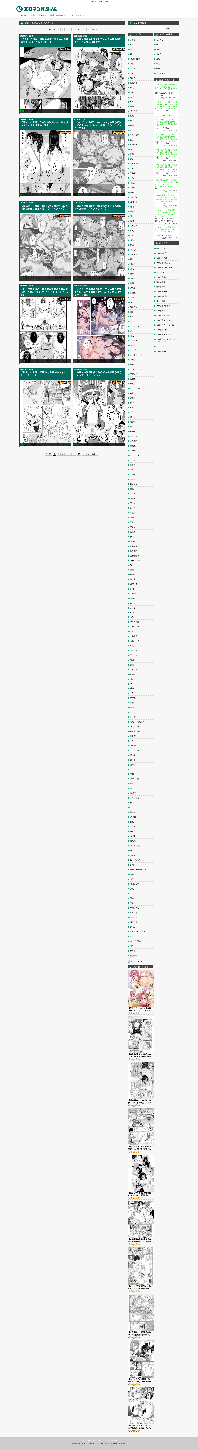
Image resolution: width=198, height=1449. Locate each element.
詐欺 (132, 589)
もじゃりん (134, 855)
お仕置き (133, 341)
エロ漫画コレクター (164, 306)
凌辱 (132, 765)
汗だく (133, 865)
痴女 (132, 274)
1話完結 (133, 360)
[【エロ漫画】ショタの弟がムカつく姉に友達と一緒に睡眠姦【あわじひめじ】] (141, 1017)
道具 (158, 64)
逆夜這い (133, 278)
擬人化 (133, 579)
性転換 (133, 812)
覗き (132, 259)
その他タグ (160, 73)
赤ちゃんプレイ (136, 546)
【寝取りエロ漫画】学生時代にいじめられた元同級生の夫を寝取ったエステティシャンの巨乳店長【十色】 (139, 1194)
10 (79, 29)
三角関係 (133, 441)
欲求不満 (133, 831)
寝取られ (133, 78)
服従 (132, 665)
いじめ (133, 408)
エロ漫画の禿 (161, 253)
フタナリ (133, 460)
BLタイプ (160, 347)
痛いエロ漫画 (161, 282)
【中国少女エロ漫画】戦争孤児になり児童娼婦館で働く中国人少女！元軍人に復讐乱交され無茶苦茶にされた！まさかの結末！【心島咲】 (166, 106)
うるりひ (133, 617)
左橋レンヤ (134, 927)
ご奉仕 (133, 235)
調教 (22, 194)
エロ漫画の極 (161, 330)
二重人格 (133, 584)
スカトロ (133, 69)
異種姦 (133, 293)
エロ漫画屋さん (162, 277)
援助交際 (133, 431)
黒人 (132, 159)
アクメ (133, 712)
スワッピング (135, 455)
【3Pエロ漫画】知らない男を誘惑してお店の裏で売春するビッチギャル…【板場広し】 (139, 1148)
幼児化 (133, 646)
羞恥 (132, 703)
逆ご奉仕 (133, 494)
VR (131, 769)
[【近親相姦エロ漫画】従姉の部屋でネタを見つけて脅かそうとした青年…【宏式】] (141, 1202)
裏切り (133, 660)
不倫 (132, 178)
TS (131, 565)
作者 (158, 45)
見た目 (159, 54)
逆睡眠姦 (133, 594)
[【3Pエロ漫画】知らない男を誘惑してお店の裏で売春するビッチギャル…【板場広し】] (141, 1109)
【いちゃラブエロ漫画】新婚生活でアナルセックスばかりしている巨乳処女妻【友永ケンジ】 (166, 229)
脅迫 (132, 45)
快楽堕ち (133, 793)
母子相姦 (133, 922)
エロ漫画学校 (161, 291)
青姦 (132, 149)
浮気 (132, 154)
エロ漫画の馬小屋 (163, 263)
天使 (132, 946)
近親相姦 (133, 83)
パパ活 (133, 746)
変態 (132, 298)
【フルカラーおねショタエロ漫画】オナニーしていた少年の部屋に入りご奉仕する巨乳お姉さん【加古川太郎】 (139, 1009)
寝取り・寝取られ (137, 722)
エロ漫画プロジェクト (165, 268)
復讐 (132, 212)
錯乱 (132, 231)
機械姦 (133, 836)
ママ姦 (133, 698)
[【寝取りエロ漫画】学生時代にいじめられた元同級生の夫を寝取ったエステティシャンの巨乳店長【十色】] (141, 1156)
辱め (132, 688)
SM (131, 102)
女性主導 (133, 651)
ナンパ (133, 350)
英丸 (132, 903)
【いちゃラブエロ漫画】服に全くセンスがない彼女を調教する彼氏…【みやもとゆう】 (139, 1380)
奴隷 (132, 393)
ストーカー (134, 331)
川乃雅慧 (133, 636)
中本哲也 (133, 913)
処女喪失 (133, 111)
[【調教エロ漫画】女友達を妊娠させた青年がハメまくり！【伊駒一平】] (45, 163)
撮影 (132, 312)
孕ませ (133, 250)
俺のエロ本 (160, 301)
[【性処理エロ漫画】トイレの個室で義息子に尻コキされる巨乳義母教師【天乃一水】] (141, 1388)
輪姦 (75, 111)
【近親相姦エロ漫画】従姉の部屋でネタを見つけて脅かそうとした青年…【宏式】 (139, 1240)
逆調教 (133, 474)
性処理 (133, 465)
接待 (132, 240)
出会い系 (133, 484)
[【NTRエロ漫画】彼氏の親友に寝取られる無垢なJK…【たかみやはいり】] (45, 80)
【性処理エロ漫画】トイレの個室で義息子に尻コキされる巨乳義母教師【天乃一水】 (139, 1427)
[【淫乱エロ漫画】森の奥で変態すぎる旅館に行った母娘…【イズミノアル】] (99, 246)
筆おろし (133, 73)
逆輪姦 (133, 288)
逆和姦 (133, 173)
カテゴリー (160, 40)
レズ (132, 97)
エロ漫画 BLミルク (163, 335)
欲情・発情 (134, 779)
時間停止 (133, 145)
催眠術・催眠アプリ (138, 870)
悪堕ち (133, 398)
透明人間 (133, 202)
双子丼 (133, 508)
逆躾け (133, 513)
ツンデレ (133, 436)
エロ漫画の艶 (161, 296)
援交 (132, 889)
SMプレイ (134, 893)
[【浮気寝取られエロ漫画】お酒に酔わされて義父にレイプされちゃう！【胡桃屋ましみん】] (141, 1063)
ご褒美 (133, 827)
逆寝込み (133, 374)
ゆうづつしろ (135, 860)
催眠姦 (133, 874)
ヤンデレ (133, 302)
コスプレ (133, 197)
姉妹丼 (133, 264)
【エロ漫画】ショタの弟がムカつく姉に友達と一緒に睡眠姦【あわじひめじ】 (139, 1055)
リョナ (133, 679)
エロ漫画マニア (162, 311)
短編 (132, 192)
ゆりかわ (133, 951)
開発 (132, 245)
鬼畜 (132, 741)
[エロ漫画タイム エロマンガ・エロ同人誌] (36, 7)
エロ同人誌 (134, 622)
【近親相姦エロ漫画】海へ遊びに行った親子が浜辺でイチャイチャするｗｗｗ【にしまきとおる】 (139, 1333)
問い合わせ (112, 1441)
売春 (132, 365)
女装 (132, 489)
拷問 (132, 574)
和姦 (132, 168)
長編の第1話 (135, 59)
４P (131, 693)
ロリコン (133, 92)
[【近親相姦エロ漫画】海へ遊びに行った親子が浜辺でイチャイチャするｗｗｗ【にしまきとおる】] (141, 1295)
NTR (22, 111)
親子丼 (133, 188)
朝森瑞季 (133, 956)
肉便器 (133, 760)
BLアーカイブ (161, 272)
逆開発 (133, 451)
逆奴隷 (133, 527)
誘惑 (132, 784)
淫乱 (75, 278)
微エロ (133, 417)
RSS (95, 1440)
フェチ (133, 470)
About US (102, 1440)
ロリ (132, 879)
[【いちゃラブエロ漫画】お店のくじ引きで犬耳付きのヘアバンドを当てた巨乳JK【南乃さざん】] (141, 1248)
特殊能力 (133, 498)
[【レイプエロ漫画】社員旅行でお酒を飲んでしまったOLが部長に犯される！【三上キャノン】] (45, 330)
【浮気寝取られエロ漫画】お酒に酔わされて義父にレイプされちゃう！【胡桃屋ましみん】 (139, 1101)
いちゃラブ (78, 361)
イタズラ (133, 670)
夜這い (133, 183)
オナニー (133, 608)
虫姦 (132, 822)
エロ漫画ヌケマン (163, 320)
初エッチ (133, 226)
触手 (132, 803)
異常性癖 (133, 255)
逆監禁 (133, 532)
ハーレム (133, 130)
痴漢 (132, 207)
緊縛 (132, 898)
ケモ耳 (133, 674)
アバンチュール (136, 369)
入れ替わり (134, 641)
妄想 (132, 774)
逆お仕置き (134, 556)
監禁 (132, 116)
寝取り (133, 121)
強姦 (132, 88)
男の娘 (133, 707)
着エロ (133, 427)
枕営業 (133, 422)
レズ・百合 (134, 798)
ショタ (133, 49)
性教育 (133, 736)
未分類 (133, 40)
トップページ (86, 1441)
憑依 (132, 269)
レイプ (76, 194)
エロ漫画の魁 (161, 258)
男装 (132, 570)
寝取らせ (133, 307)
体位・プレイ (161, 69)
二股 (132, 412)
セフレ (133, 850)
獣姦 (132, 537)
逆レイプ (133, 655)
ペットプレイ (135, 731)
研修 (132, 317)
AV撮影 (133, 817)
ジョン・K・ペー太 (137, 932)
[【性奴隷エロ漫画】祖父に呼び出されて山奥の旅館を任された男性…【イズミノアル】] (45, 246)
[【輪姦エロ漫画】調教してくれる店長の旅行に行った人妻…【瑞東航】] (99, 80)
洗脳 (132, 221)
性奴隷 (23, 278)
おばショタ (134, 750)
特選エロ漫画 (161, 248)
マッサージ (134, 326)
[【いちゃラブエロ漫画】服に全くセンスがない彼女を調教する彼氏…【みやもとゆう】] (141, 1341)
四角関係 (133, 551)
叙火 (132, 937)
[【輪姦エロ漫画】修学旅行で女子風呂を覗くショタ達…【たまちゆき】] (99, 413)
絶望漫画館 (160, 287)
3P (131, 684)
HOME (24, 15)
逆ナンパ (133, 503)
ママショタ (134, 727)
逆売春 (133, 541)
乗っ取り (133, 755)
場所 (158, 59)
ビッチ (133, 631)
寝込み (133, 336)
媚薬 (132, 125)
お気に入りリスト (77, 15)
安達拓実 (133, 917)
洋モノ (133, 518)
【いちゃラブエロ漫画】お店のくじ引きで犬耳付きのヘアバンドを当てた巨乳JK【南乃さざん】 (139, 1287)
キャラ (159, 49)
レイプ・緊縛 (135, 941)
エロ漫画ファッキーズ (165, 325)
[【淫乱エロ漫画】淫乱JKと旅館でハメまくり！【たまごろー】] (45, 413)
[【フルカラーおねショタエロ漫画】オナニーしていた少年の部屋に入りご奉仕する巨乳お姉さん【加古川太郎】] (141, 971)
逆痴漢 (133, 598)
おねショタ (134, 627)
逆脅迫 (133, 522)
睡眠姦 (133, 446)
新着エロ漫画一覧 (38, 15)
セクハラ (133, 788)
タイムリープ (135, 846)
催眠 (132, 384)
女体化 (133, 807)
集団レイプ (134, 884)
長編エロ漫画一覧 (58, 15)
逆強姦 (133, 379)
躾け (132, 403)
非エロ (133, 603)
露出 (132, 140)
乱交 (132, 54)
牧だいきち (134, 908)
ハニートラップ (136, 388)
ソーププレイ (135, 561)
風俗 (132, 321)
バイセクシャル (136, 355)
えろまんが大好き (163, 315)
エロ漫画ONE (161, 351)
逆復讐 (133, 345)
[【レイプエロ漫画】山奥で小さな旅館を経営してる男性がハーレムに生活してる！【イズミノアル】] (99, 163)
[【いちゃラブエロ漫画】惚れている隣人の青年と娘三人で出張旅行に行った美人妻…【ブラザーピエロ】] (99, 330)
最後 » (94, 29)
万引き (133, 479)
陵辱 (132, 283)
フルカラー (134, 164)
